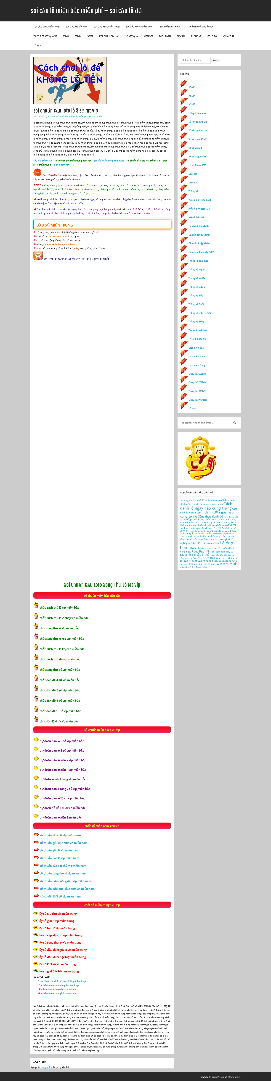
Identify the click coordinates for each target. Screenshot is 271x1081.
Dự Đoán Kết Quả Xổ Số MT (100, 1043)
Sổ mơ (192, 408)
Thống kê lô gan (197, 269)
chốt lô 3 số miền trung (147, 1020)
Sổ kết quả (131, 36)
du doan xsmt (74, 1039)
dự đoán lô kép (202, 530)
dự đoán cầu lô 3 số (90, 1039)
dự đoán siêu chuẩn (145, 1046)
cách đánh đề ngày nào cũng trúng (207, 513)
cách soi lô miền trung (104, 1006)
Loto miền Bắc (196, 347)
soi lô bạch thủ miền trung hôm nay (83, 1050)
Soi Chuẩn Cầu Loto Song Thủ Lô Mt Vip (102, 585)
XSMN (78, 36)
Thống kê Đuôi (196, 304)
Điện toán (165, 36)
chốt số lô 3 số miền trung (80, 1024)
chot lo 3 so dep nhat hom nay (121, 1020)
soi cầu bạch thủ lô (205, 558)
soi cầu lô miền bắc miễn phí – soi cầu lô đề (86, 11)
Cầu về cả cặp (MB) (199, 243)
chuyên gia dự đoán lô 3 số (92, 1028)
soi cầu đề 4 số (207, 564)
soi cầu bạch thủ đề (228, 558)
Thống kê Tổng (196, 321)
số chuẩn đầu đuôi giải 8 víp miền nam (65, 881)
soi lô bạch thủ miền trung (54, 1050)
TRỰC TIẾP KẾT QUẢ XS (45, 36)
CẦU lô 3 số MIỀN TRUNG (138, 1006)
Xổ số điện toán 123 (199, 208)
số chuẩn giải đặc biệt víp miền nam (64, 843)
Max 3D (193, 173)
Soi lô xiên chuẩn (227, 564)
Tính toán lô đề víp (169, 26)
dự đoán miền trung (126, 1046)
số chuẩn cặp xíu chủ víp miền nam (63, 865)
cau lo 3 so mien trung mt (97, 1009)
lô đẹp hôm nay (61, 164)
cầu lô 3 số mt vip (42, 160)
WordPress (217, 1076)
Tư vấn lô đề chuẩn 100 (200, 26)
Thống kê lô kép (197, 286)
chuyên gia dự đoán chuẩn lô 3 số (63, 1028)
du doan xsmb (220, 522)
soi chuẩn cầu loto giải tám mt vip (58, 993)
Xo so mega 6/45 (197, 156)
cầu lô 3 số (120, 1006)
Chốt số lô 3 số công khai (55, 1024)
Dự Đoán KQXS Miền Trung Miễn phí (56, 1046)
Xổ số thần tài (196, 217)
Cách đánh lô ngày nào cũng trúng (206, 506)
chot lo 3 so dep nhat (97, 1020)
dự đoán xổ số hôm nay (218, 535)
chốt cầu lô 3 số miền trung (101, 1017)
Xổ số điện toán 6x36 (200, 199)
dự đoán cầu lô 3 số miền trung (114, 1039)
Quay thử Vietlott (198, 399)
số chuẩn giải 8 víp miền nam (59, 850)
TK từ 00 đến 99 (197, 338)
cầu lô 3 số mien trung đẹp (73, 1009)
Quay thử (228, 36)
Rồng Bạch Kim (201, 551)
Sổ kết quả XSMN (198, 130)
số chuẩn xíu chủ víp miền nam (60, 835)
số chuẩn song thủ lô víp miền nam (63, 873)
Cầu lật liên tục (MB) (200, 234)
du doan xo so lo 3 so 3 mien (107, 1035)
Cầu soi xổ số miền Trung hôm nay (85, 1013)
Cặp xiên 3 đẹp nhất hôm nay (204, 519)
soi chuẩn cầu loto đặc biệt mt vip (58, 989)
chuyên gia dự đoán (148, 1024)
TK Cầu (181, 36)
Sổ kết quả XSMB (198, 121)
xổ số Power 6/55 (197, 165)
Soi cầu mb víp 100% (76, 26)
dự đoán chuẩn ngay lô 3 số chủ (71, 1043)
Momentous (234, 1076)
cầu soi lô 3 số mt (60, 1013)
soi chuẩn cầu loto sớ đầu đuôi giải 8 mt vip (63, 981)
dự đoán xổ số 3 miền (195, 535)
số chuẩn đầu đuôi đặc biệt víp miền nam (67, 888)
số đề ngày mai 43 (186, 567)
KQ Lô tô (212, 36)
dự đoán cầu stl (137, 1039)
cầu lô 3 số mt (116, 1009)
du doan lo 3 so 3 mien (118, 1031)
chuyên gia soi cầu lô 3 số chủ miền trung (124, 1028)
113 (169, 1005)
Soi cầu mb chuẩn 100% (47, 26)
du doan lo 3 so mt (138, 1031)
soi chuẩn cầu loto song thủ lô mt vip (60, 985)
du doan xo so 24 (85, 1035)
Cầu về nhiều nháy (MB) (201, 252)
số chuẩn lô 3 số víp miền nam (60, 896)
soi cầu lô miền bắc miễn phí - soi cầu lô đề (80, 116)
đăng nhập (46, 1067)
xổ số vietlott (195, 147)
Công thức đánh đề (210, 516)
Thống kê (196, 36)
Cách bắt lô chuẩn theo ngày (207, 500)
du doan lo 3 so (100, 1031)
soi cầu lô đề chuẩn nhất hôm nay (199, 560)
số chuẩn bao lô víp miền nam (59, 858)
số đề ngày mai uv (200, 567)
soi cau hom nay (221, 551)
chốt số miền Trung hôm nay (125, 1024)
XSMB (66, 36)
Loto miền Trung (197, 365)
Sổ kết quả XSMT (198, 139)
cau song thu (148, 1013)
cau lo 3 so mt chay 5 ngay (137, 1009)
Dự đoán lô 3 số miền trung (103, 1046)
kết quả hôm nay (109, 36)
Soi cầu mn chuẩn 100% (139, 26)
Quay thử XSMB (197, 373)
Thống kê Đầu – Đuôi (200, 312)
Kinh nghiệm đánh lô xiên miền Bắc (206, 541)
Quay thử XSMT (197, 391)
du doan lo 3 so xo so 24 (48, 1035)
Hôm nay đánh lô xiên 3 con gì (210, 539)
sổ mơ (37, 45)
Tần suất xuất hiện (198, 330)
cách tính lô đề (215, 504)
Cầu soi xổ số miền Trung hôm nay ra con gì (122, 1013)
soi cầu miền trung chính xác (109, 160)
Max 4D (193, 182)
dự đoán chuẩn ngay (46, 1043)
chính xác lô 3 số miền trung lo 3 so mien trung (67, 1017)
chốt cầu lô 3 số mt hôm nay (151, 1017)
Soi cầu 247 (217, 554)
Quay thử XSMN (197, 382)
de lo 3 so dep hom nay (81, 1031)
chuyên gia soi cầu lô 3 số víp (57, 1031)
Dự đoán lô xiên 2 (219, 530)
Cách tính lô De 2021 (197, 504)
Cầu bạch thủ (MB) (199, 226)
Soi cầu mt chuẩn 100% (107, 26)
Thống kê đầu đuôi (198, 260)
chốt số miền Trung (102, 1024)
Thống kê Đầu (196, 295)
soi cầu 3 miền (201, 554)
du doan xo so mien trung (55, 1039)
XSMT (90, 36)
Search (216, 60)
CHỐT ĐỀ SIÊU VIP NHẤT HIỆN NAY (69, 1020)
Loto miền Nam (197, 356)
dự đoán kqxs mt (81, 1046)
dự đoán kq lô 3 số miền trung (129, 1043)
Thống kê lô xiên (197, 278)
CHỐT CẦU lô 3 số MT (126, 1017)
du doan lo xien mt (68, 1035)
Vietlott (148, 36)
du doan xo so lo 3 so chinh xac (135, 1035)
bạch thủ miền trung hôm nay (79, 1006)
